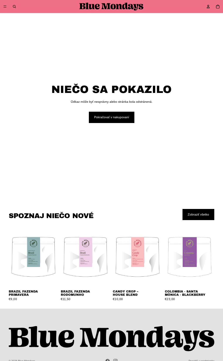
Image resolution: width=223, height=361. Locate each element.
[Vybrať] (51, 280)
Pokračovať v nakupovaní (111, 117)
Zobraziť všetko (198, 214)
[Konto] (208, 6)
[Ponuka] (5, 7)
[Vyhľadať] (14, 6)
